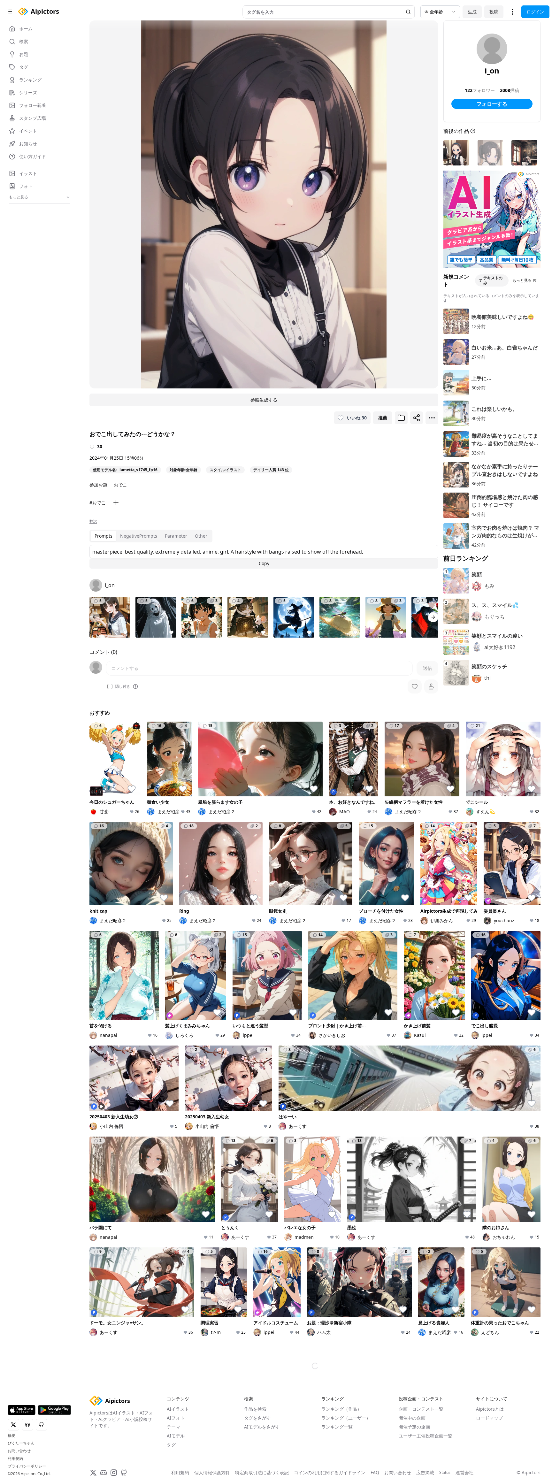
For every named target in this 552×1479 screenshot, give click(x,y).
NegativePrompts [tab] (138, 536)
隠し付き (122, 686)
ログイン (535, 12)
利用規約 (15, 1458)
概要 (11, 1435)
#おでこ (97, 503)
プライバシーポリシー (27, 1466)
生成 (472, 12)
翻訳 (93, 521)
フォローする (492, 103)
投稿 (493, 12)
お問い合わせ (19, 1450)
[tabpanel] (263, 557)
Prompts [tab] (103, 536)
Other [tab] (201, 536)
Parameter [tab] (176, 536)
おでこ (120, 485)
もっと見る (522, 280)
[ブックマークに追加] (401, 417)
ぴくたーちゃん (21, 1443)
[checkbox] (109, 686)
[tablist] (150, 536)
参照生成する (263, 400)
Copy (264, 563)
